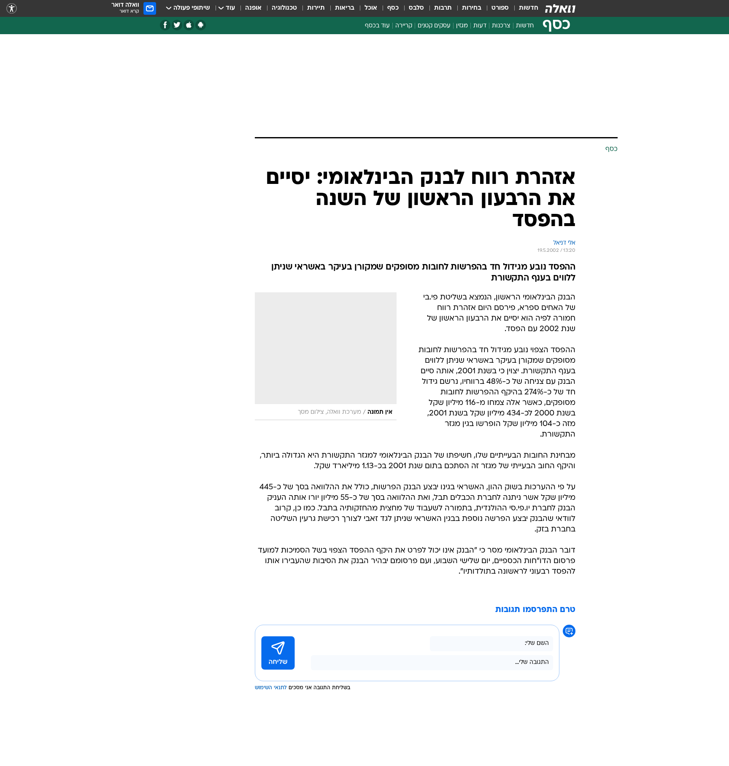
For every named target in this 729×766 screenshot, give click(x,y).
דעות (479, 26)
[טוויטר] (177, 25)
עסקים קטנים (434, 26)
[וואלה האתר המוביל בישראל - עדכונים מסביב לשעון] (560, 8)
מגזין (462, 26)
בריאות (344, 8)
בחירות (471, 8)
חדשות (528, 8)
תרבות (443, 8)
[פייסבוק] (165, 25)
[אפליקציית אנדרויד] (200, 25)
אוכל (370, 8)
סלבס (416, 8)
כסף (393, 8)
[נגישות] (11, 8)
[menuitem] (523, 8)
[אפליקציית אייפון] (189, 25)
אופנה (253, 8)
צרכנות (501, 26)
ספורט (500, 8)
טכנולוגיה (284, 8)
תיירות (316, 8)
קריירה (403, 26)
